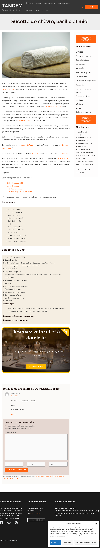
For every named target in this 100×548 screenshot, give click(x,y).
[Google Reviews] (16, 522)
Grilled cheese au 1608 (15, 183)
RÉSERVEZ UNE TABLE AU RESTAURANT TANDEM (86, 39)
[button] (96, 524)
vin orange (64, 153)
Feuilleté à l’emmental (14, 189)
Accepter (55, 542)
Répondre (14, 415)
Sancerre (35, 153)
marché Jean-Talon (63, 158)
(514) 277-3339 (35, 513)
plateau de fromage (28, 145)
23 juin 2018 (14, 396)
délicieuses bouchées (25, 120)
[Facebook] (1, 522)
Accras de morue (13, 186)
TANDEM (12, 6)
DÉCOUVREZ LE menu (36, 366)
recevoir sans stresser (53, 106)
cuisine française (8, 89)
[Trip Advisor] (9, 522)
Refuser (67, 542)
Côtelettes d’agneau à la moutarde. (19, 192)
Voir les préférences (85, 542)
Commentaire (10, 433)
